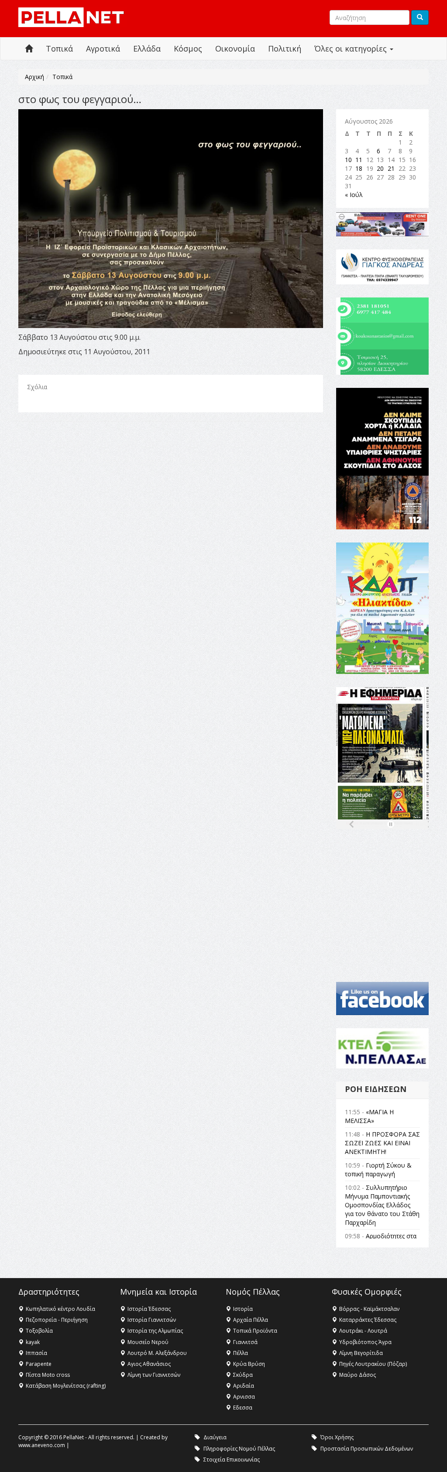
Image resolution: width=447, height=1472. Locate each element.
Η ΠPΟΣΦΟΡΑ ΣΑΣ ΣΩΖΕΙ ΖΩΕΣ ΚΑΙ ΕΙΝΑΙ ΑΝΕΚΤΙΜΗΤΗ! (382, 1143)
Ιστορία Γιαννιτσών (151, 1319)
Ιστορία (243, 1309)
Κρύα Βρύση (249, 1364)
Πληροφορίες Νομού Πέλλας (239, 1448)
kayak (33, 1342)
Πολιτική (284, 48)
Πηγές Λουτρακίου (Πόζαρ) (373, 1364)
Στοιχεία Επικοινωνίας (231, 1459)
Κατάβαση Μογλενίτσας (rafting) (66, 1385)
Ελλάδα (147, 48)
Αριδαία (243, 1385)
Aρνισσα (244, 1396)
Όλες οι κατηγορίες (351, 48)
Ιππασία (36, 1353)
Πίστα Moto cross (48, 1375)
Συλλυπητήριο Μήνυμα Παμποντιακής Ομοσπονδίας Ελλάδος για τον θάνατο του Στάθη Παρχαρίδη (382, 1205)
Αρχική (34, 77)
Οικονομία (235, 48)
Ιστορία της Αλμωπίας (155, 1330)
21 (391, 168)
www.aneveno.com (41, 1445)
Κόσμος (188, 48)
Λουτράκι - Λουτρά (363, 1330)
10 (348, 159)
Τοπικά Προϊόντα (255, 1330)
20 (380, 168)
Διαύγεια (215, 1437)
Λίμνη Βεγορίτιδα (361, 1353)
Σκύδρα (243, 1375)
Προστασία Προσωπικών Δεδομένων (366, 1448)
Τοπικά (59, 48)
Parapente (39, 1364)
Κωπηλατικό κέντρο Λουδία (60, 1309)
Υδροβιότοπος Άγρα (365, 1342)
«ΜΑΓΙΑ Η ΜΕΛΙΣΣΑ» (369, 1116)
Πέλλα (240, 1353)
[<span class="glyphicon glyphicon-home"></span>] (28, 49)
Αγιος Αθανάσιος (149, 1364)
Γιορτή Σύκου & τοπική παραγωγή (378, 1169)
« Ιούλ (354, 194)
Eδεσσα (242, 1407)
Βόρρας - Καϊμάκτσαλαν (369, 1309)
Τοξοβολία (39, 1330)
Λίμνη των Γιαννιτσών (153, 1375)
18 (358, 168)
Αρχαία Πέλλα (250, 1319)
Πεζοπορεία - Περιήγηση (57, 1319)
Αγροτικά (103, 48)
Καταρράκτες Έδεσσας (367, 1319)
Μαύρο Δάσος (357, 1375)
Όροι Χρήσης (337, 1437)
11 (358, 159)
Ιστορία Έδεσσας (149, 1309)
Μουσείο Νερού (147, 1342)
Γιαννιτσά (245, 1342)
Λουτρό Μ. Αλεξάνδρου (157, 1353)
